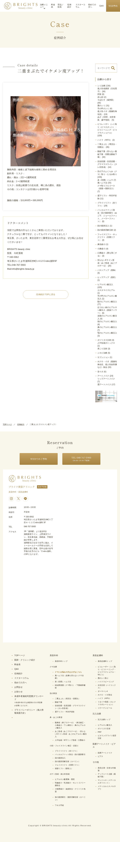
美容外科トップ (61, 661)
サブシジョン (103, 357)
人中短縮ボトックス (106, 343)
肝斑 (99, 94)
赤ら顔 (100, 97)
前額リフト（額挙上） (64, 768)
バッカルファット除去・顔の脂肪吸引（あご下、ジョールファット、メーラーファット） (107, 215)
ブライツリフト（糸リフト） (66, 751)
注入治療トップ (104, 719)
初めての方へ (92, 6)
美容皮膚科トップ (105, 661)
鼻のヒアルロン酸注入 (107, 327)
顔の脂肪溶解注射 (105, 230)
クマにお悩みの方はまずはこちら (68, 672)
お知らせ (18, 691)
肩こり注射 (102, 349)
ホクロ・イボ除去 (105, 695)
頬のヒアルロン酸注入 (107, 321)
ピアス (100, 756)
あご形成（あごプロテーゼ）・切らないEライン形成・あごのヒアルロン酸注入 (71, 734)
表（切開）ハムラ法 (63, 682)
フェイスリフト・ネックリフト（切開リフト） (107, 237)
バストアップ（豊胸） (107, 270)
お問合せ (18, 687)
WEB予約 (113, 5)
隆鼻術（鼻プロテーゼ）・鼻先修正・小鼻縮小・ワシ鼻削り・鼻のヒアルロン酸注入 (70, 725)
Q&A (101, 6)
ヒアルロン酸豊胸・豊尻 (65, 779)
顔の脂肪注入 (103, 226)
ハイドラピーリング (106, 682)
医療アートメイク (105, 753)
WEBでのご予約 (38, 458)
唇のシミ (101, 106)
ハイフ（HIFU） (104, 140)
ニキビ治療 (102, 353)
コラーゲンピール (105, 708)
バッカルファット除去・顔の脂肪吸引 (70, 754)
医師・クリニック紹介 (24, 660)
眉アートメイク (104, 384)
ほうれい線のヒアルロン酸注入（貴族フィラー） (107, 310)
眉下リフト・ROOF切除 (64, 712)
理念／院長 (61, 6)
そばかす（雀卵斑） (106, 100)
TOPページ (7, 424)
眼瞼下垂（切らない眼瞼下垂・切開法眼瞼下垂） (107, 154)
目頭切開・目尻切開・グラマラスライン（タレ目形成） (107, 164)
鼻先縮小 (101, 244)
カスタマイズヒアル (106, 290)
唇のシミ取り (103, 678)
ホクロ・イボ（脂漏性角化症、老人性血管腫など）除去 (107, 364)
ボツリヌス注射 (104, 340)
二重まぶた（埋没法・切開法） (67, 699)
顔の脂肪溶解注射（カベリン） (67, 761)
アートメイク (103, 376)
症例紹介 (69, 6)
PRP (100, 732)
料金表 (53, 6)
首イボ (100, 372)
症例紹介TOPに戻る (45, 294)
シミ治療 (101, 86)
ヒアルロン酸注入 (105, 284)
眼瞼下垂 (58, 702)
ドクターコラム (80, 6)
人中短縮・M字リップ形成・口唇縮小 (70, 740)
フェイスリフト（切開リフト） (67, 765)
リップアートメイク (106, 379)
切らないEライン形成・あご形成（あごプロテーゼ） (107, 263)
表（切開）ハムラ (105, 180)
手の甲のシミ (103, 108)
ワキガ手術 (59, 805)
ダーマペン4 (103, 691)
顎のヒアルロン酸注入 (107, 333)
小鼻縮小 (101, 249)
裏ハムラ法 (102, 183)
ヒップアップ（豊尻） (107, 277)
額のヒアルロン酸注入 (107, 301)
